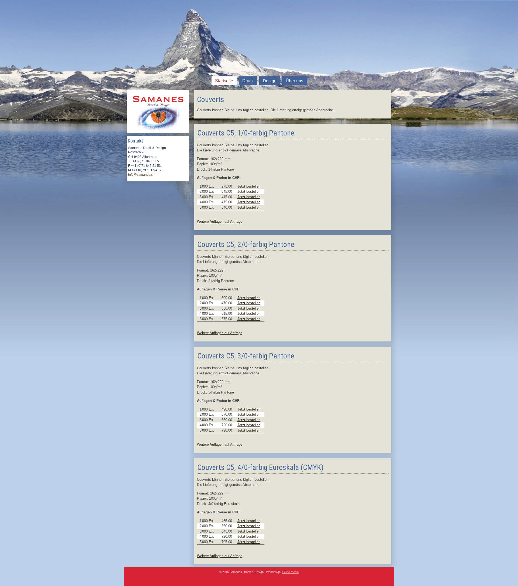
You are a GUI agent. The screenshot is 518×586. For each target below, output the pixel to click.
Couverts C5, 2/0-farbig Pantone (245, 244)
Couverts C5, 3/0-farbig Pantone (245, 355)
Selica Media (290, 572)
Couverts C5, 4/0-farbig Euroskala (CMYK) (260, 467)
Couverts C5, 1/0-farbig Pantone (245, 132)
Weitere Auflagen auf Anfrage (219, 221)
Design (270, 81)
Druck (248, 81)
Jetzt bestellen (248, 186)
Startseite (224, 81)
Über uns (294, 81)
